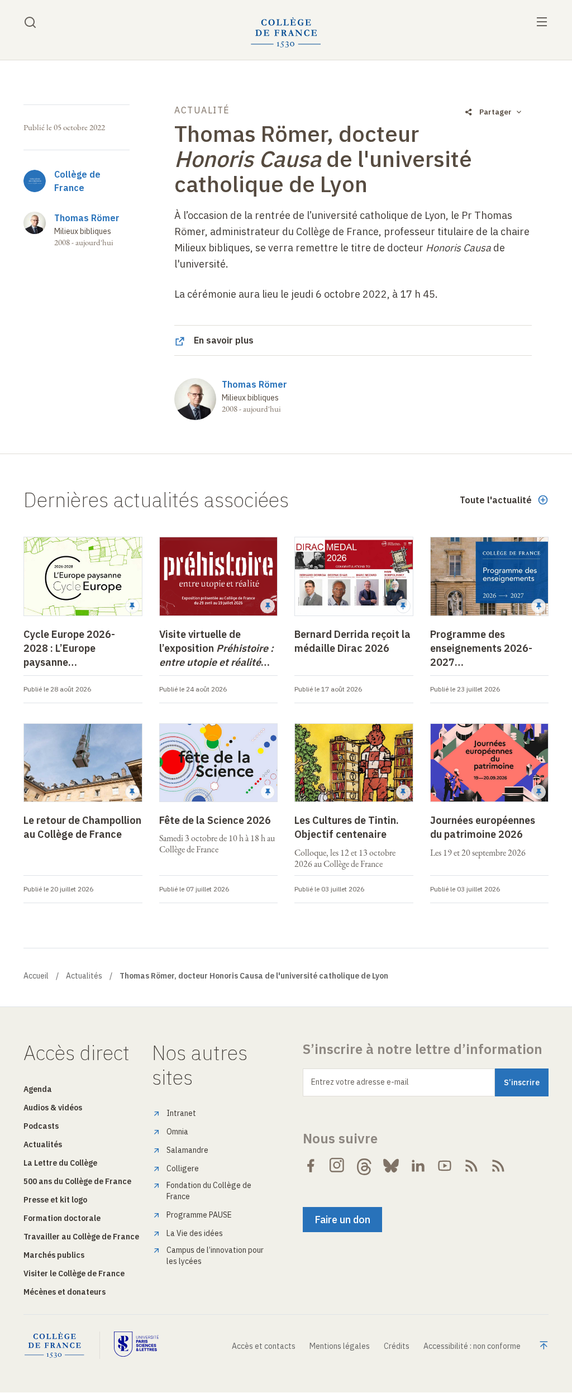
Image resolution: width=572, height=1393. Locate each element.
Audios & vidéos (52, 1108)
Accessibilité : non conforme (472, 1346)
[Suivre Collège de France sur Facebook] (310, 1165)
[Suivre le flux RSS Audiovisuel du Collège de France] (498, 1165)
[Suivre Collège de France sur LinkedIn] (418, 1165)
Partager (495, 112)
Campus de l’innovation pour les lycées (215, 1255)
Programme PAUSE (199, 1215)
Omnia (177, 1132)
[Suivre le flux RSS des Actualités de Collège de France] (471, 1165)
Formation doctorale (62, 1218)
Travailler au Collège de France (81, 1237)
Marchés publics (53, 1255)
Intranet (181, 1113)
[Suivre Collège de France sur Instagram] (337, 1165)
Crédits (396, 1346)
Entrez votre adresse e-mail (360, 1082)
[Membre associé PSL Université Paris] (136, 1345)
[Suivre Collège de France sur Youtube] (444, 1165)
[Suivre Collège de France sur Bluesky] (391, 1165)
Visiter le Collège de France (74, 1273)
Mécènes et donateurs (64, 1292)
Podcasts (41, 1126)
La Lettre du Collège (60, 1163)
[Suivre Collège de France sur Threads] (364, 1165)
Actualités (84, 976)
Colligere (182, 1168)
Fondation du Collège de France (208, 1190)
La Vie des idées (194, 1233)
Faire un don (342, 1219)
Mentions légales (339, 1346)
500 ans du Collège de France (77, 1181)
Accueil (36, 976)
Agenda (37, 1089)
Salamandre (187, 1150)
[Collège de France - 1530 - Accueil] (286, 33)
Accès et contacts (263, 1346)
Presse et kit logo (55, 1200)
